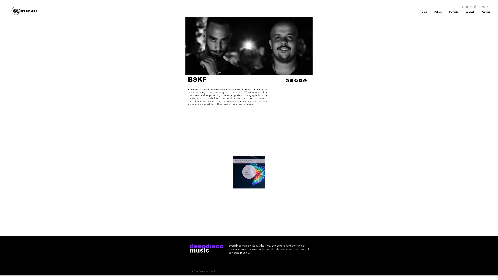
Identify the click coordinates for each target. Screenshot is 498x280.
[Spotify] (462, 6)
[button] (486, 12)
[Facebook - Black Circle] (296, 80)
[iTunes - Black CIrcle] (291, 80)
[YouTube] (466, 6)
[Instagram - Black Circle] (305, 80)
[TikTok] (475, 6)
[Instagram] (470, 6)
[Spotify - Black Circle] (287, 80)
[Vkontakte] (483, 6)
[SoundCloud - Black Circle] (300, 80)
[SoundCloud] (487, 6)
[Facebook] (479, 6)
